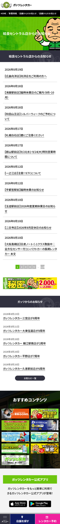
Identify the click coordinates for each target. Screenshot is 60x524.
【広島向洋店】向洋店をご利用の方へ (26, 76)
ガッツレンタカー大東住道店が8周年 (24, 331)
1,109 (42, 266)
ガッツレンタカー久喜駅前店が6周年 (24, 369)
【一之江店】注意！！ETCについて (23, 173)
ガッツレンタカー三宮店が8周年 (21, 318)
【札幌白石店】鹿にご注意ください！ (24, 135)
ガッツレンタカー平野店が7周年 (21, 356)
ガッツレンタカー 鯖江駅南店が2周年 (24, 343)
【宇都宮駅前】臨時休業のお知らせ (24, 190)
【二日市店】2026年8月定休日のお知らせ (28, 228)
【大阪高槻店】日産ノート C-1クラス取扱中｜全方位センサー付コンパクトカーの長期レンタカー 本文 (31, 249)
